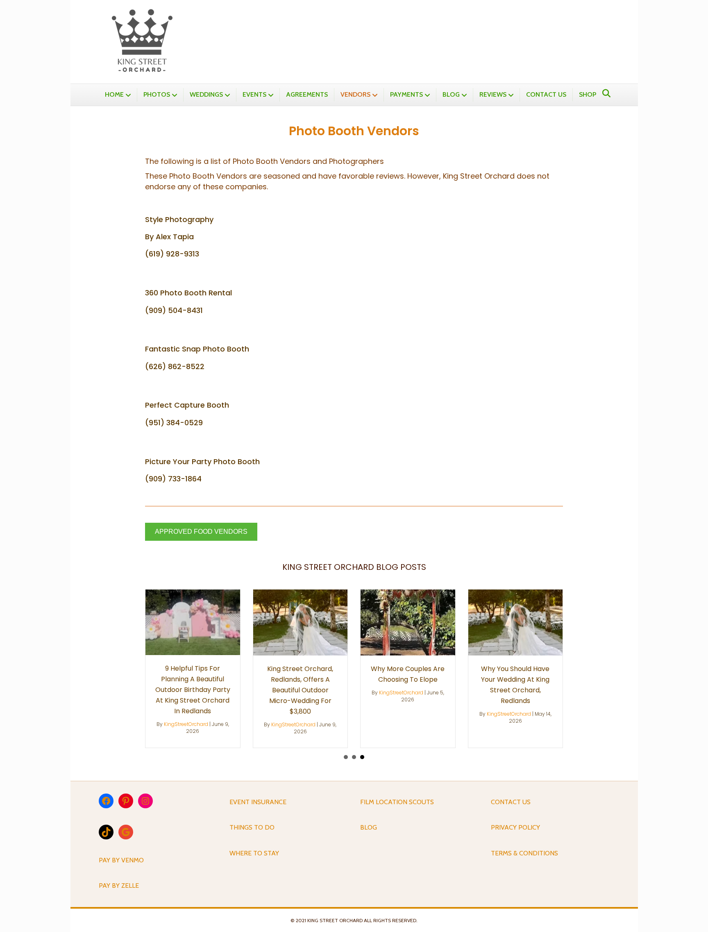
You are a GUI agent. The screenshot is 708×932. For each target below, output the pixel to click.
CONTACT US (546, 94)
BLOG (451, 94)
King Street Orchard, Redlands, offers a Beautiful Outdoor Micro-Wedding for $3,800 (300, 690)
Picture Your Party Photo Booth (202, 461)
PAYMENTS (406, 94)
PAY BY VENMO (121, 860)
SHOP (587, 94)
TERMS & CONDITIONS (524, 853)
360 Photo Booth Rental (188, 293)
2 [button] (354, 757)
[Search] (604, 93)
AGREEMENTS (307, 94)
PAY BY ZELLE (119, 885)
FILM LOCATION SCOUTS (397, 802)
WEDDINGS (206, 94)
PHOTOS (156, 94)
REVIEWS (492, 94)
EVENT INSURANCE (257, 802)
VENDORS (355, 94)
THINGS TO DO (252, 827)
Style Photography (179, 219)
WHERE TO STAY (254, 853)
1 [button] (346, 757)
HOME (114, 94)
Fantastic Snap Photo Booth (197, 349)
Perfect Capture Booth (187, 405)
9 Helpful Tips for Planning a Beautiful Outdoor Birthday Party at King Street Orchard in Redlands (192, 690)
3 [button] (362, 757)
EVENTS (254, 94)
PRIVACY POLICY (515, 827)
